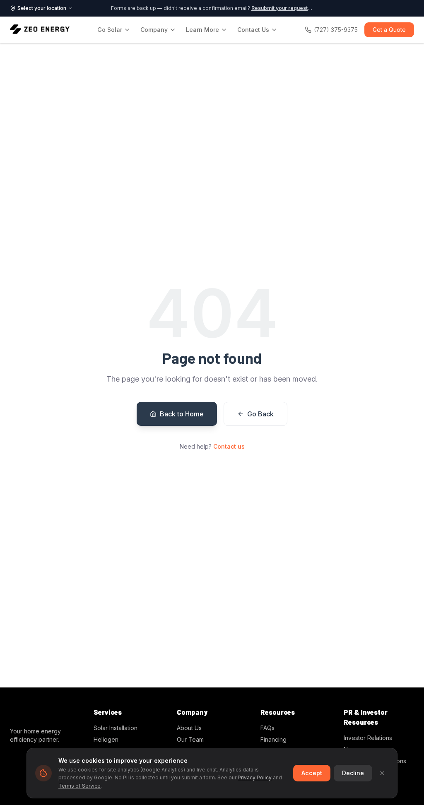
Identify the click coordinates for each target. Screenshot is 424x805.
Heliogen (106, 739)
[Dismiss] (382, 773)
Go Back (260, 414)
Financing (273, 739)
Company (154, 29)
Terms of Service (79, 786)
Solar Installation (115, 727)
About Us (189, 727)
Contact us (229, 446)
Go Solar (109, 29)
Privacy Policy (255, 777)
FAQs (267, 727)
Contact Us (253, 29)
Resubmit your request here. (286, 8)
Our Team (190, 739)
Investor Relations (368, 737)
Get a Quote (389, 29)
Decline (353, 772)
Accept (311, 772)
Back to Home (182, 414)
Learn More (202, 29)
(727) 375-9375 (336, 29)
